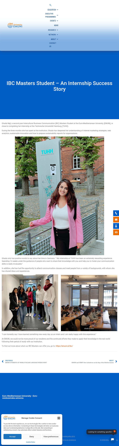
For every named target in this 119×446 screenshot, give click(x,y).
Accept (12, 436)
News (56, 25)
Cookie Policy (30, 442)
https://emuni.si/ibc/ (64, 346)
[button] (59, 418)
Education (52, 10)
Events (53, 21)
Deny (32, 436)
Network (52, 35)
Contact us (52, 44)
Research (52, 30)
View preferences (50, 436)
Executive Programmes (50, 15)
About (53, 39)
